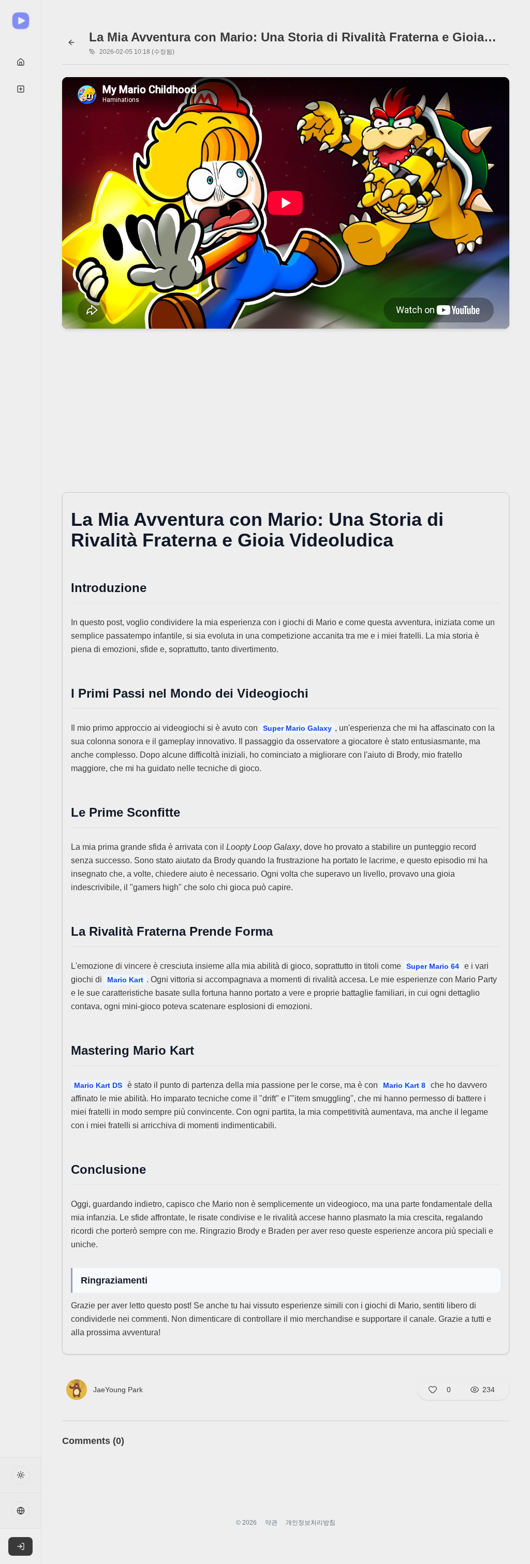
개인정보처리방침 (310, 1522)
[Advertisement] (285, 413)
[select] (20, 1546)
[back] (71, 42)
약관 (271, 1522)
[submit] (20, 62)
